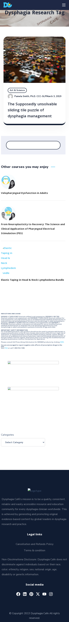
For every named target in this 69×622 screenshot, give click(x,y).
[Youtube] (44, 594)
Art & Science (17, 90)
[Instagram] (51, 594)
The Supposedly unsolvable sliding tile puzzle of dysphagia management (32, 110)
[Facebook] (18, 594)
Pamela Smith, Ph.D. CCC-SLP (30, 96)
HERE (62, 342)
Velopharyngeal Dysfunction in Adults (24, 193)
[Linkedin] (25, 594)
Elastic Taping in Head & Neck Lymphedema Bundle (32, 280)
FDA (6, 348)
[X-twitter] (38, 594)
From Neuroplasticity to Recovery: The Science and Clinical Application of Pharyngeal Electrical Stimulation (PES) (33, 229)
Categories (7, 435)
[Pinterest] (31, 594)
